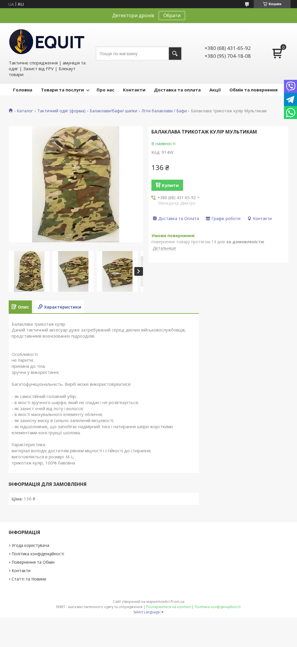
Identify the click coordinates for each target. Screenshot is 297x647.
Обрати (171, 15)
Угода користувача (30, 545)
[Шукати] (175, 53)
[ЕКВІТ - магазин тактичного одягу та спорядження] (47, 41)
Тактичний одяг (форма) (61, 110)
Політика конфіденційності (38, 553)
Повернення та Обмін (33, 562)
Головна (22, 90)
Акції (215, 90)
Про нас (105, 90)
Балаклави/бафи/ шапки (113, 110)
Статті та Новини (29, 579)
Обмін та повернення (253, 90)
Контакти (134, 90)
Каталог (25, 110)
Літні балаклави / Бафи (164, 110)
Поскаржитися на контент (168, 606)
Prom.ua (177, 601)
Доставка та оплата (177, 90)
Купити (170, 185)
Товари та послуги (62, 90)
